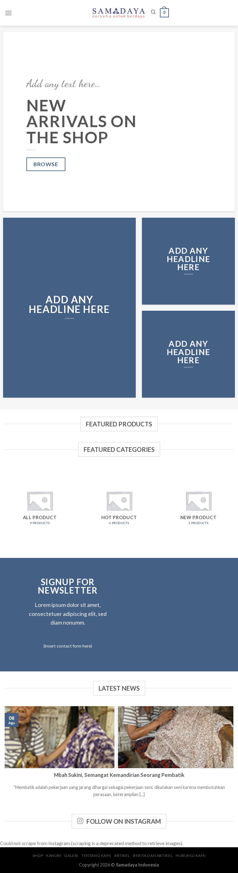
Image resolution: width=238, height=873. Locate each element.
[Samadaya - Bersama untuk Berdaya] (119, 12)
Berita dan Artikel (153, 855)
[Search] (153, 12)
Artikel (122, 855)
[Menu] (8, 12)
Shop (38, 855)
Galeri (71, 855)
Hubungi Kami (190, 855)
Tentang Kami (96, 855)
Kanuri (53, 855)
